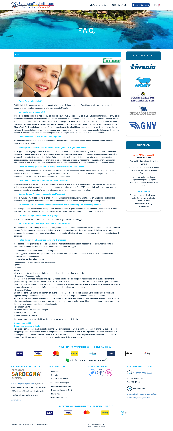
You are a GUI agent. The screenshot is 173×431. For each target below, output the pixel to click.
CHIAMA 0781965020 (142, 373)
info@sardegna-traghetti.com (139, 397)
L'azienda (54, 371)
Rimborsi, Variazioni (59, 397)
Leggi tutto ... (16, 400)
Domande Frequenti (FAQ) (61, 390)
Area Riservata (142, 5)
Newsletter (55, 394)
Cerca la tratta (100, 5)
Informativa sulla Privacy (61, 386)
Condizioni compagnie (60, 382)
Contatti (54, 375)
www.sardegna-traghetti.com (22, 383)
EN (156, 5)
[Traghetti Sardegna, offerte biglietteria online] (32, 4)
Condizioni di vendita (59, 379)
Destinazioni (120, 5)
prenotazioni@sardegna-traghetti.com (142, 394)
